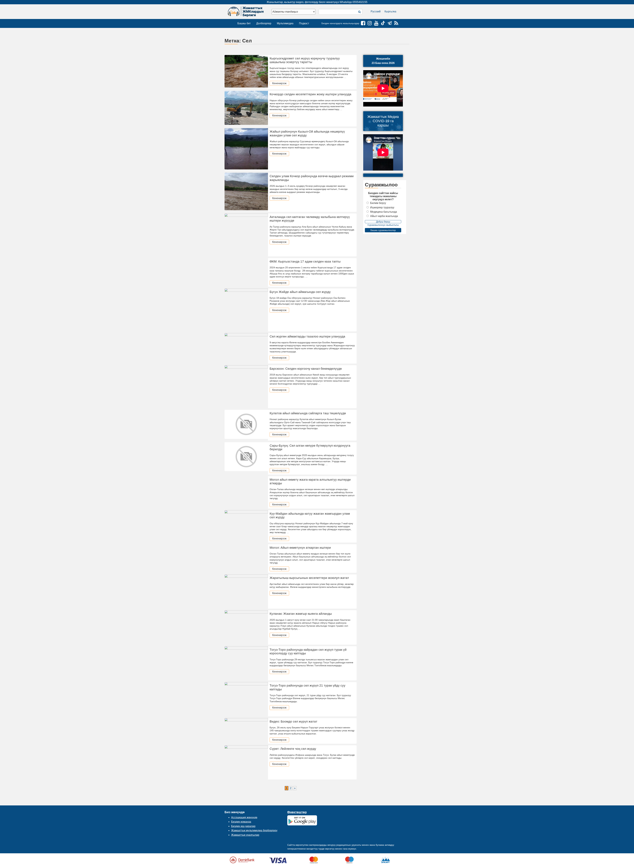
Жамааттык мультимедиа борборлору (254, 830)
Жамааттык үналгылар (245, 834)
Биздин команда (241, 821)
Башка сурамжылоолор (383, 230)
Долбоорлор (263, 23)
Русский (376, 11)
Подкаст (304, 23)
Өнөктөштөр (297, 812)
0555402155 (359, 2)
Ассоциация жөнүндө (244, 817)
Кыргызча (390, 11)
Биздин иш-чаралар (243, 826)
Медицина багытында (383, 211)
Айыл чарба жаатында (384, 216)
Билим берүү (378, 203)
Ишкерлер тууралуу (382, 207)
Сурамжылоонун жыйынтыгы (383, 225)
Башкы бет (244, 23)
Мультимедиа (285, 23)
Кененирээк (279, 83)
